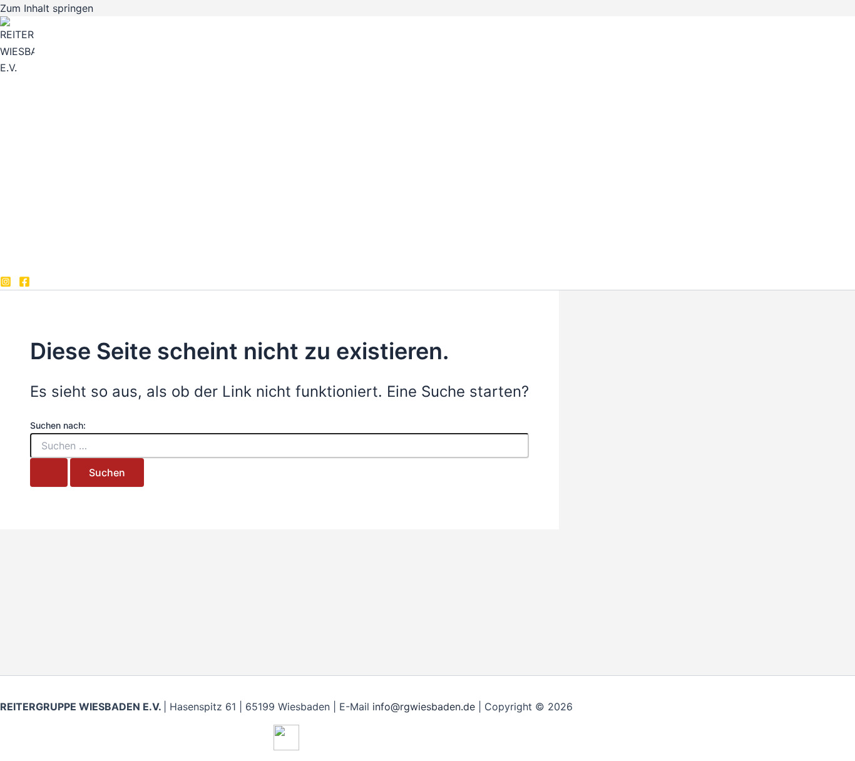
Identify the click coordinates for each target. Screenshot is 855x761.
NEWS (41, 187)
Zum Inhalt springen (46, 8)
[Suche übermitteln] (49, 472)
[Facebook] (24, 283)
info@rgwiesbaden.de (423, 706)
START (43, 137)
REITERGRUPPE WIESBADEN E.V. (129, 89)
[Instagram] (5, 283)
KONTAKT (51, 237)
